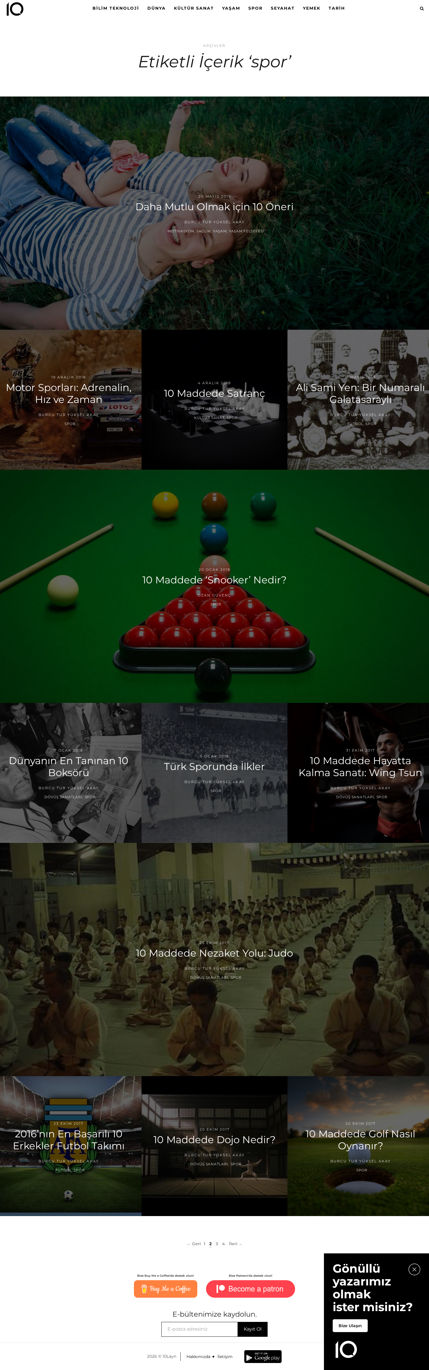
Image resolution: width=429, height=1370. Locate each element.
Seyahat (283, 8)
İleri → (236, 1243)
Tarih (337, 8)
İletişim (225, 1356)
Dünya (156, 8)
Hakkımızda (198, 1356)
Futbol (355, 424)
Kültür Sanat (194, 8)
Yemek (311, 8)
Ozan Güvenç (214, 595)
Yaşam (231, 8)
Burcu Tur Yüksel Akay (214, 222)
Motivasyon (181, 231)
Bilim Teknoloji (116, 8)
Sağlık (203, 231)
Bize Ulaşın (350, 1325)
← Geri (194, 1243)
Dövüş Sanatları (63, 797)
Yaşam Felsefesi (246, 231)
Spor (255, 8)
